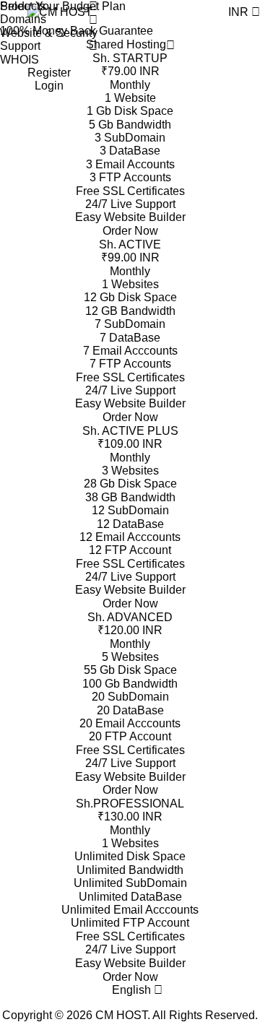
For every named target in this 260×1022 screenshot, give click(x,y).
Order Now (130, 231)
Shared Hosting (126, 44)
